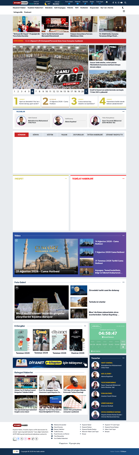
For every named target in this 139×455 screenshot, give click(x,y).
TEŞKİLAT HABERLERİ (82, 179)
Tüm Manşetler (59, 436)
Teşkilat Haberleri (35, 8)
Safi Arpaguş (60, 8)
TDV (77, 8)
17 (72, 92)
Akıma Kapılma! (70, 122)
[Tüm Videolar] (123, 236)
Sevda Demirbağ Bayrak (110, 412)
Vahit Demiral (32, 118)
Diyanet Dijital (86, 425)
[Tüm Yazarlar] (123, 111)
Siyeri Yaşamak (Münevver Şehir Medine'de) (112, 121)
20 (82, 92)
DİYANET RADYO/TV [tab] (114, 135)
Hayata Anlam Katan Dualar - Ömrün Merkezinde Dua (112, 416)
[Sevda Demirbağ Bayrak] (95, 414)
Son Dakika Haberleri (61, 438)
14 (61, 92)
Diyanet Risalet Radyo (89, 429)
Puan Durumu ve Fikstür (61, 434)
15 (65, 92)
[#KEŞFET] (66, 179)
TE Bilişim (123, 451)
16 (68, 92)
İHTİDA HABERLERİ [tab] (95, 135)
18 (75, 92)
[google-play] (74, 443)
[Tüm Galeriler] (123, 282)
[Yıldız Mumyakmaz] (95, 120)
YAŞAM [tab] (64, 135)
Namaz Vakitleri (59, 429)
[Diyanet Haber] (20, 3)
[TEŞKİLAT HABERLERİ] (123, 179)
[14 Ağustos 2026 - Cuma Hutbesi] (86, 242)
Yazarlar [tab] (20, 111)
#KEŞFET (22, 99)
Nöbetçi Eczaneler (60, 425)
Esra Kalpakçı (106, 393)
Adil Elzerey (69, 118)
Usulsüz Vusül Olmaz (108, 396)
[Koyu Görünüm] (123, 8)
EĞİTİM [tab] (50, 135)
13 (57, 92)
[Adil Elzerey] (58, 120)
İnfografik (18, 12)
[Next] (14, 438)
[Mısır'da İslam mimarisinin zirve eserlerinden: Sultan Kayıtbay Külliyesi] (78, 313)
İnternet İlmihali (107, 406)
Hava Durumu (58, 427)
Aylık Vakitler (96, 351)
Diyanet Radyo (87, 427)
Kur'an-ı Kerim (107, 8)
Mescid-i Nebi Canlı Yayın (90, 431)
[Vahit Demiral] (21, 120)
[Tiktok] (32, 438)
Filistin (70, 8)
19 (79, 92)
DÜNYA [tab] (36, 135)
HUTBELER (53, 99)
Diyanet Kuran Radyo (112, 427)
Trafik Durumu (58, 431)
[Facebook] (18, 438)
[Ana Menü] (123, 11)
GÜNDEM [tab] (21, 135)
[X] (22, 438)
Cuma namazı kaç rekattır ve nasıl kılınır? (86, 103)
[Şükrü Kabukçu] (95, 404)
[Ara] (125, 3)
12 (54, 92)
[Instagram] (25, 438)
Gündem (49, 8)
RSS (17, 451)
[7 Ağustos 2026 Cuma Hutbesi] (86, 252)
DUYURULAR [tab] (78, 135)
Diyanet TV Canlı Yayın (112, 425)
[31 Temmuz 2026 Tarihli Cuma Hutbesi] (86, 262)
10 (47, 92)
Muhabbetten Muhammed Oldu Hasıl (38, 121)
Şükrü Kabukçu (107, 403)
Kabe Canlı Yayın (110, 429)
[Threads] (36, 438)
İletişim (107, 431)
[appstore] (63, 443)
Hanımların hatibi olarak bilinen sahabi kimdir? (115, 103)
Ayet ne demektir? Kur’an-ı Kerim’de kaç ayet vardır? (29, 103)
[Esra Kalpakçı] (95, 395)
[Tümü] (85, 326)
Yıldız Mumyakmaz (108, 118)
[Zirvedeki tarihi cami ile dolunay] (78, 290)
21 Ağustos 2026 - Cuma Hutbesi (59, 103)
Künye (84, 434)
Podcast (27, 12)
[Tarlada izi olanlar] (78, 302)
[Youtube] (29, 438)
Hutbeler (84, 8)
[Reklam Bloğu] (50, 363)
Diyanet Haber (19, 8)
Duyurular (94, 8)
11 (50, 92)
